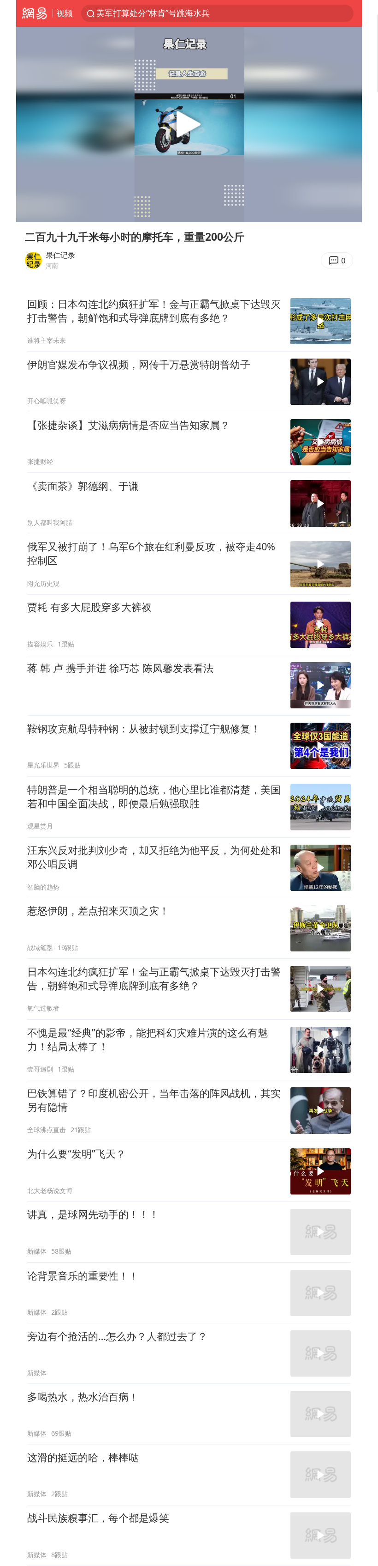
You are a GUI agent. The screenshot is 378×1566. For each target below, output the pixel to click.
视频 (64, 12)
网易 (34, 13)
